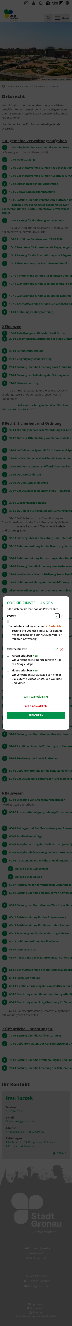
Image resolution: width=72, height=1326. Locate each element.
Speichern (36, 715)
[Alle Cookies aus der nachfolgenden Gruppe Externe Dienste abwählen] (62, 649)
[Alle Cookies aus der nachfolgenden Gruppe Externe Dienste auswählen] (57, 649)
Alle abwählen (36, 706)
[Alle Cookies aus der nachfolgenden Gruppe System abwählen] (62, 616)
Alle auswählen (36, 697)
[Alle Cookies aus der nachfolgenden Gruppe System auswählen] (57, 616)
